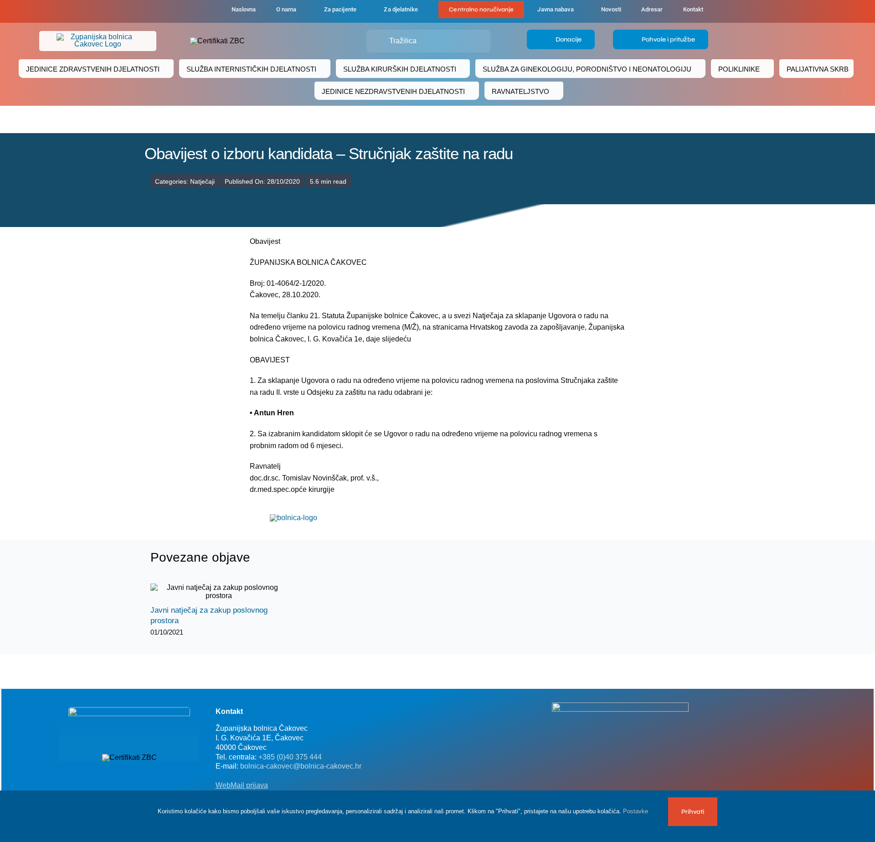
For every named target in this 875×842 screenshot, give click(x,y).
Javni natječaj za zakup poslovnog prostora (211, 592)
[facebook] (174, 11)
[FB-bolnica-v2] (620, 706)
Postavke (636, 811)
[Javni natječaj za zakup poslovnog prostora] (218, 592)
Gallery (226, 592)
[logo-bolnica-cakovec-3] (293, 518)
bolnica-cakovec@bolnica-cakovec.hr (300, 766)
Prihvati (692, 812)
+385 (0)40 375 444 (290, 757)
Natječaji (202, 181)
